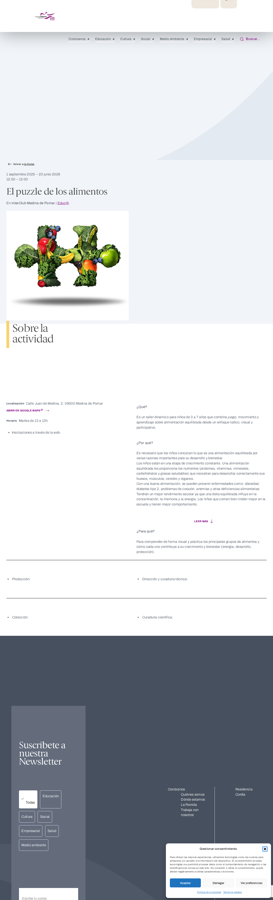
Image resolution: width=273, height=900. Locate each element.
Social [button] (45, 817)
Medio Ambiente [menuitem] (172, 39)
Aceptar (185, 883)
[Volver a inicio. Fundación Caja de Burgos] (25, 16)
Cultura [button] (26, 817)
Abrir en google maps (23, 410)
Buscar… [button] (252, 39)
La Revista (189, 805)
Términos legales (232, 892)
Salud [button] (52, 831)
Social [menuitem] (145, 39)
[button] (265, 849)
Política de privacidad (209, 892)
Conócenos (176, 789)
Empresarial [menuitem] (203, 39)
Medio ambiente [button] (33, 845)
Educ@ (63, 203)
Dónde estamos (193, 799)
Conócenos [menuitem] (77, 39)
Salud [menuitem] (225, 39)
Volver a (23, 164)
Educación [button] (51, 796)
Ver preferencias (251, 883)
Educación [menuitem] (103, 39)
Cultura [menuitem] (125, 39)
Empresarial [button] (30, 831)
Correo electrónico (33, 885)
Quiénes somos (192, 794)
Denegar (218, 883)
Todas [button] (30, 802)
